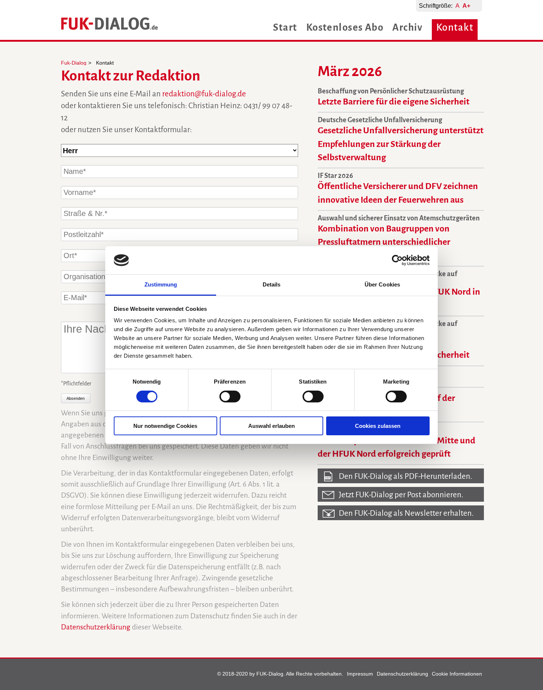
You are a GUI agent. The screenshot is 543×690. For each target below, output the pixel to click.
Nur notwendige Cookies (165, 426)
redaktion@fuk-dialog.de (204, 94)
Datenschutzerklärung (95, 627)
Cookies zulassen (377, 426)
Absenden (75, 398)
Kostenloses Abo (345, 27)
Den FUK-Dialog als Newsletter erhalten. (406, 513)
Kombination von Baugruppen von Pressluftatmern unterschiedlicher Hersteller (384, 242)
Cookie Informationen (457, 674)
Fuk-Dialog (73, 63)
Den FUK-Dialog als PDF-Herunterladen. (405, 476)
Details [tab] (272, 284)
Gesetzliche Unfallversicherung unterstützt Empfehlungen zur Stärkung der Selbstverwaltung (401, 144)
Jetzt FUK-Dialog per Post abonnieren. (401, 495)
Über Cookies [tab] (382, 284)
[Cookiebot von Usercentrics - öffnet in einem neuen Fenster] (397, 260)
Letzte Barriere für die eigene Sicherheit (393, 101)
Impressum (360, 674)
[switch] (229, 396)
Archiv (407, 27)
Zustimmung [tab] (160, 284)
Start (285, 27)
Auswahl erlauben (271, 426)
